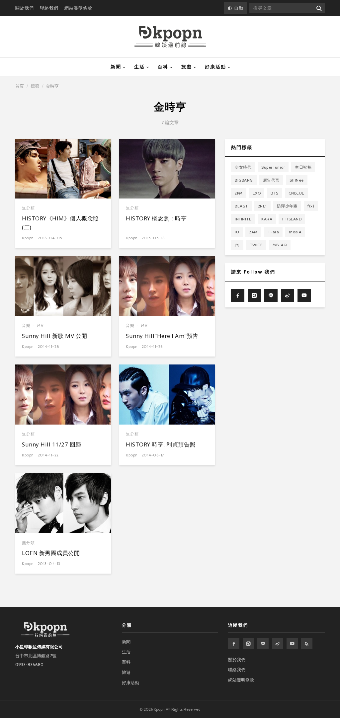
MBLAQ (280, 244)
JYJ (237, 244)
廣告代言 (271, 180)
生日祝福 (303, 167)
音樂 (26, 325)
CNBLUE (296, 193)
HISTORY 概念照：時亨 (156, 218)
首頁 (19, 86)
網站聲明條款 (78, 8)
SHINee (297, 180)
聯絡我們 (49, 8)
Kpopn (28, 237)
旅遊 (186, 67)
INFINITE (243, 218)
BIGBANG (244, 180)
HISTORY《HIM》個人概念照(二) (60, 222)
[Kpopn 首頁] (170, 37)
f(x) (310, 205)
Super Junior (273, 167)
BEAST (241, 205)
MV (40, 325)
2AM (253, 231)
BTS (275, 193)
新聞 (116, 67)
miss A (295, 231)
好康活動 (215, 67)
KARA (266, 218)
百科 (163, 67)
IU (237, 231)
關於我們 (24, 8)
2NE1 (262, 205)
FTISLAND (291, 218)
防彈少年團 (287, 205)
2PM (239, 193)
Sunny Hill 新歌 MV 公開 (54, 336)
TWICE (256, 244)
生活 (139, 67)
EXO (257, 193)
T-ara (273, 231)
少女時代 (243, 167)
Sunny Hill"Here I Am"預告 (162, 336)
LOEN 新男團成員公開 (51, 553)
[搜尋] (318, 8)
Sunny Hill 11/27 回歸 (51, 444)
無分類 (28, 207)
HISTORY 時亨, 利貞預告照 (161, 444)
